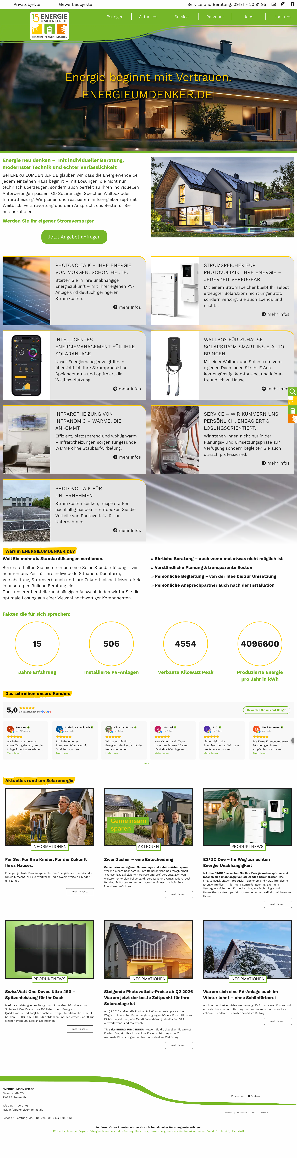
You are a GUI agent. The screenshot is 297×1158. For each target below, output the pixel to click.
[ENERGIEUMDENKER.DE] (49, 26)
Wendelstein (175, 1131)
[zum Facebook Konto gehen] (292, 4)
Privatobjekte (27, 4)
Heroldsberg (157, 1131)
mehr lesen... (80, 891)
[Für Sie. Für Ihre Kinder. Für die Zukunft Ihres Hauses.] (49, 815)
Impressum (242, 1113)
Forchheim (222, 1131)
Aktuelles (148, 16)
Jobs (248, 16)
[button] (3, 740)
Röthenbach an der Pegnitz (70, 1131)
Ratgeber (215, 16)
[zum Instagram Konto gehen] (283, 4)
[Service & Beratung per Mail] (274, 4)
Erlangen (95, 1131)
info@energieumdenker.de (26, 1109)
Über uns (282, 16)
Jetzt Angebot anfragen (74, 237)
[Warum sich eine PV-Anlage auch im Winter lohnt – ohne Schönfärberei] (247, 947)
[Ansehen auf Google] (10, 729)
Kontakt (264, 1113)
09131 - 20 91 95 (250, 4)
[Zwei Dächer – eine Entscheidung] (148, 815)
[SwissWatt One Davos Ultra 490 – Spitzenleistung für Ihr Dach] (49, 947)
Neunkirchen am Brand (199, 1131)
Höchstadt (237, 1131)
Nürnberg (127, 1131)
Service (181, 16)
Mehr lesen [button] (14, 753)
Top (291, 1145)
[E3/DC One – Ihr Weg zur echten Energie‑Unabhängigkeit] (247, 815)
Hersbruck (141, 1131)
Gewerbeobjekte (75, 4)
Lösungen (114, 16)
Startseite (228, 1113)
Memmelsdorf (111, 1131)
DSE (254, 1113)
